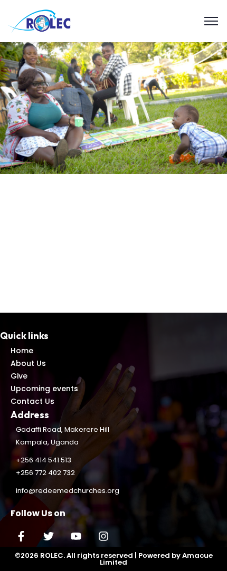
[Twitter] (48, 536)
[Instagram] (103, 536)
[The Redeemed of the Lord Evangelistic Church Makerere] (40, 20)
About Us (28, 363)
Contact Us (32, 401)
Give (19, 376)
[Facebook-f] (21, 536)
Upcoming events (44, 388)
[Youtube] (76, 536)
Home (22, 350)
